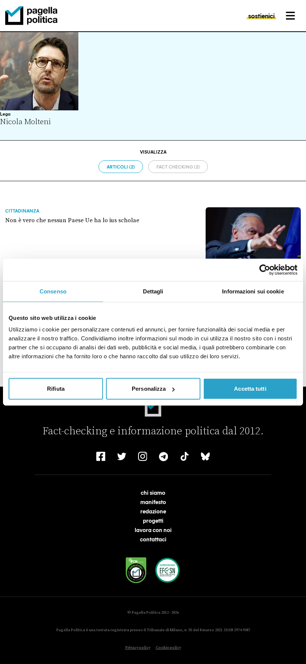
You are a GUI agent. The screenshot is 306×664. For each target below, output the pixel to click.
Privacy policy (137, 647)
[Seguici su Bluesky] (205, 456)
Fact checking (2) (178, 167)
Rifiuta (56, 389)
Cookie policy (168, 647)
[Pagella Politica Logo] (31, 16)
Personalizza (149, 389)
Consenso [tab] (53, 291)
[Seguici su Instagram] (142, 456)
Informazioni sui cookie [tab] (253, 291)
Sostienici (261, 15)
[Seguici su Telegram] (163, 456)
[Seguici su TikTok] (184, 456)
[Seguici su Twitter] (121, 456)
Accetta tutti (250, 389)
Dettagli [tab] (153, 291)
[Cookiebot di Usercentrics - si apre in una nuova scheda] (264, 269)
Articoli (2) (121, 167)
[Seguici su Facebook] (100, 456)
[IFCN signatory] (136, 570)
